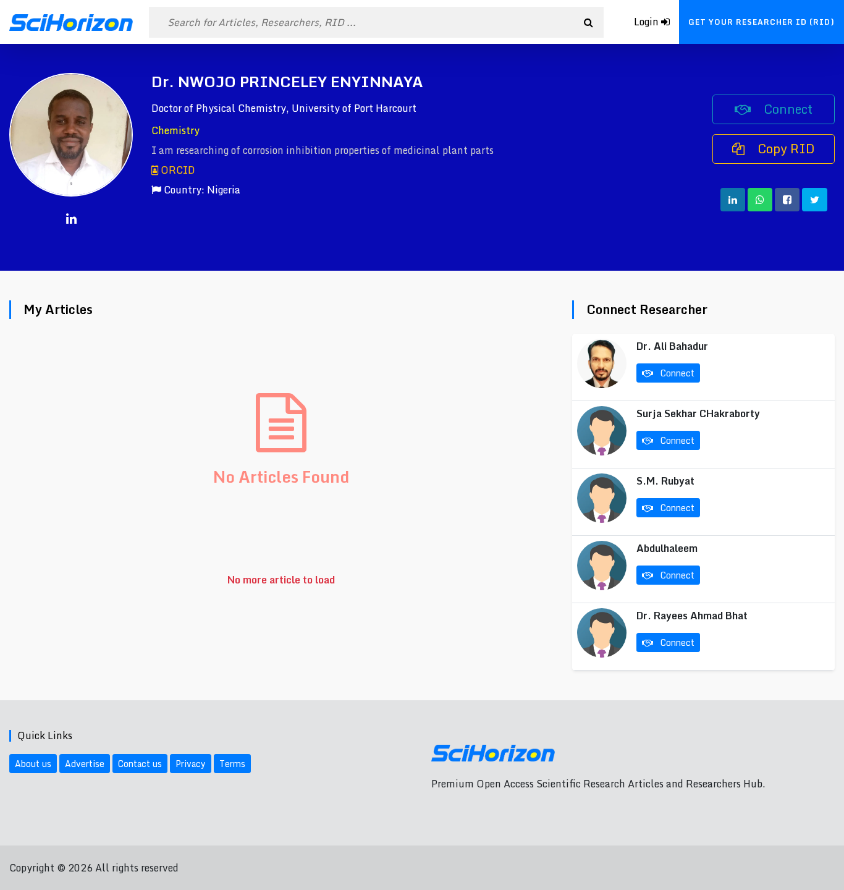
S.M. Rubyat (665, 481)
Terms (232, 763)
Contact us (140, 763)
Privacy (190, 763)
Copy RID (784, 148)
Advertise (84, 763)
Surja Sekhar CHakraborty (698, 413)
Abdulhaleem (667, 548)
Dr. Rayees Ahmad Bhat (692, 616)
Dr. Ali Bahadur (672, 346)
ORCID (176, 170)
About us (33, 763)
